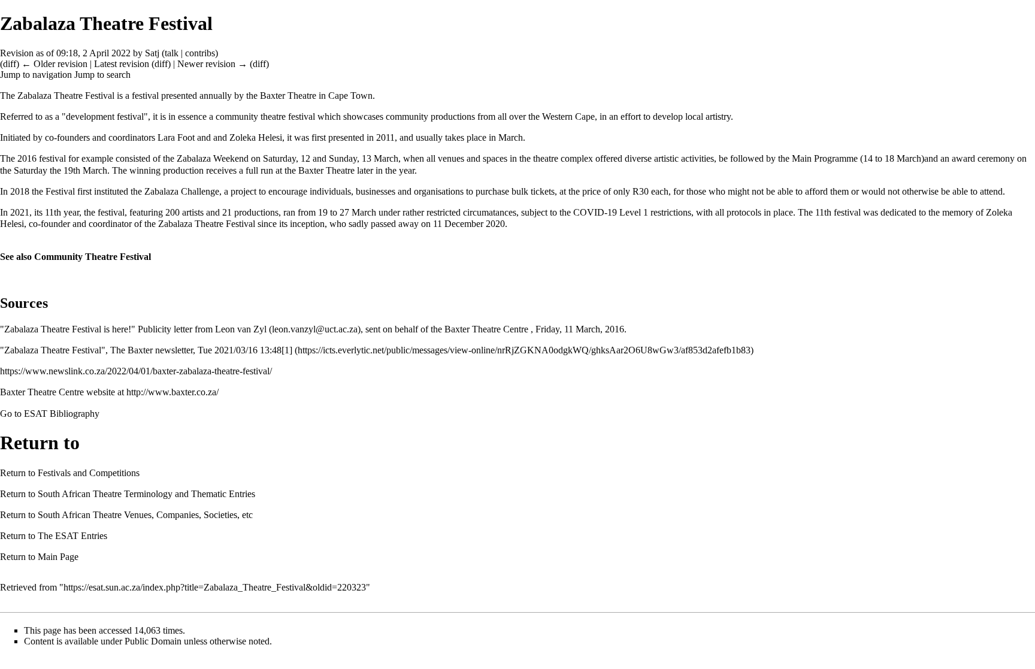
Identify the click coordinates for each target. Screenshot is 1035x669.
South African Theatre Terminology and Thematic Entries (146, 494)
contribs (200, 53)
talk (171, 53)
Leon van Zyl (241, 329)
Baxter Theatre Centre (486, 329)
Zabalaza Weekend (213, 158)
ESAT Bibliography (61, 413)
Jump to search (102, 74)
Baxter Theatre (288, 95)
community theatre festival (265, 116)
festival (145, 95)
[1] (287, 350)
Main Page (58, 557)
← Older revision (54, 64)
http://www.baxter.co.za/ (172, 392)
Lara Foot (176, 137)
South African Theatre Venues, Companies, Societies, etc (145, 515)
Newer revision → (212, 64)
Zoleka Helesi (255, 137)
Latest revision (121, 64)
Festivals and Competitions (89, 473)
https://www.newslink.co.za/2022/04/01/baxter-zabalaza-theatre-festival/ (136, 371)
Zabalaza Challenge (181, 191)
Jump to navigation (36, 74)
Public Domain (153, 641)
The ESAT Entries (72, 536)
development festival (105, 116)
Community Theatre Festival (92, 257)
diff (9, 64)
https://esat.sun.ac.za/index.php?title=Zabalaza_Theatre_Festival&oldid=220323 (214, 587)
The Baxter (131, 350)
